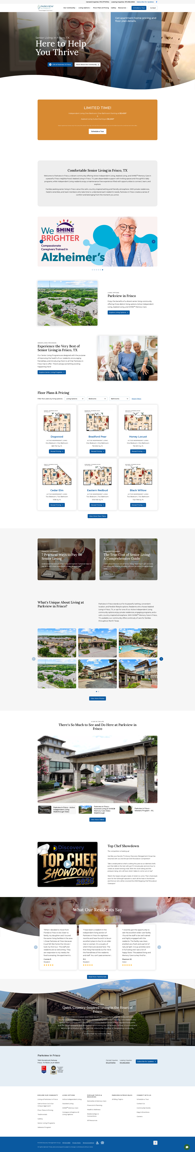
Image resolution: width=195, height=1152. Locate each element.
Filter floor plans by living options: (50, 399)
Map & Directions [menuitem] (143, 1112)
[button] (41, 242)
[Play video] (97, 769)
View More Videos (97, 820)
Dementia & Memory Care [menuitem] (96, 1101)
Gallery (113, 8)
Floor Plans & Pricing (101, 8)
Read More (47, 574)
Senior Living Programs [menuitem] (46, 1123)
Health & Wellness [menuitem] (93, 1110)
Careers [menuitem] (139, 1116)
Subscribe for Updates (145, 2)
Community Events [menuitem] (144, 1108)
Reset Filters (136, 399)
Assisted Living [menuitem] (67, 1104)
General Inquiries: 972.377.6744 (97, 2)
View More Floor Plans (97, 516)
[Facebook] (155, 1143)
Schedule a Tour (139, 8)
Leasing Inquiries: (123, 2)
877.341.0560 (66, 1142)
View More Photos (97, 698)
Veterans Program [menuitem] (44, 1127)
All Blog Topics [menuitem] (117, 1099)
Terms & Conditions (88, 1142)
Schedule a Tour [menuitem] (143, 1099)
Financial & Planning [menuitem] (94, 1105)
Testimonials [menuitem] (42, 1114)
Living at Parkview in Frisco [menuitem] (48, 1099)
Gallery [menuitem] (40, 1119)
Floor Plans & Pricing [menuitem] (45, 1110)
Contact (153, 8)
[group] (97, 242)
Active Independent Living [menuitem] (72, 1099)
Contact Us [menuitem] (141, 1104)
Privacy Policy (76, 1142)
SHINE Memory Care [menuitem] (70, 1108)
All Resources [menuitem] (92, 1120)
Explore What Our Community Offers (97, 1034)
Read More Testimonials (97, 977)
